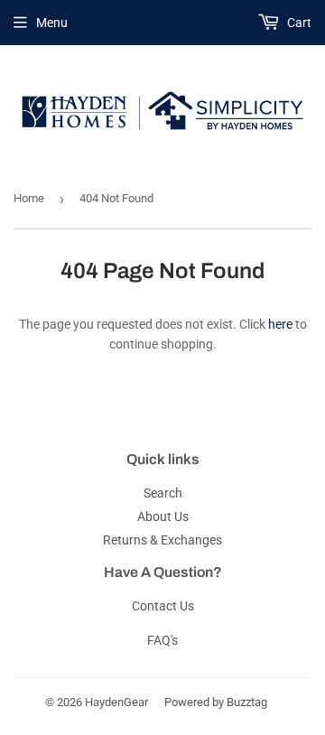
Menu (52, 22)
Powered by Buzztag (215, 702)
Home (29, 198)
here (280, 324)
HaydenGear (116, 702)
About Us (163, 516)
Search (163, 493)
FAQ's (162, 640)
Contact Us (163, 606)
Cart (297, 22)
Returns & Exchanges (162, 540)
